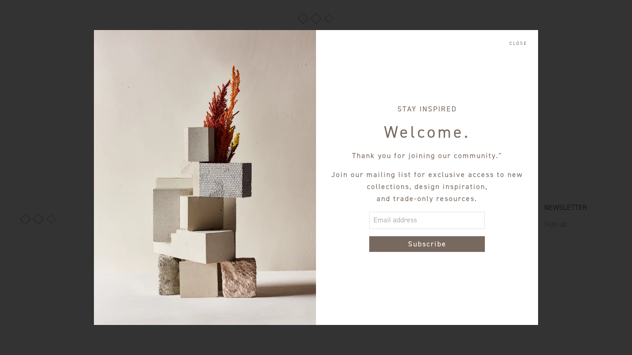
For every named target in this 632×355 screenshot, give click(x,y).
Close (518, 43)
